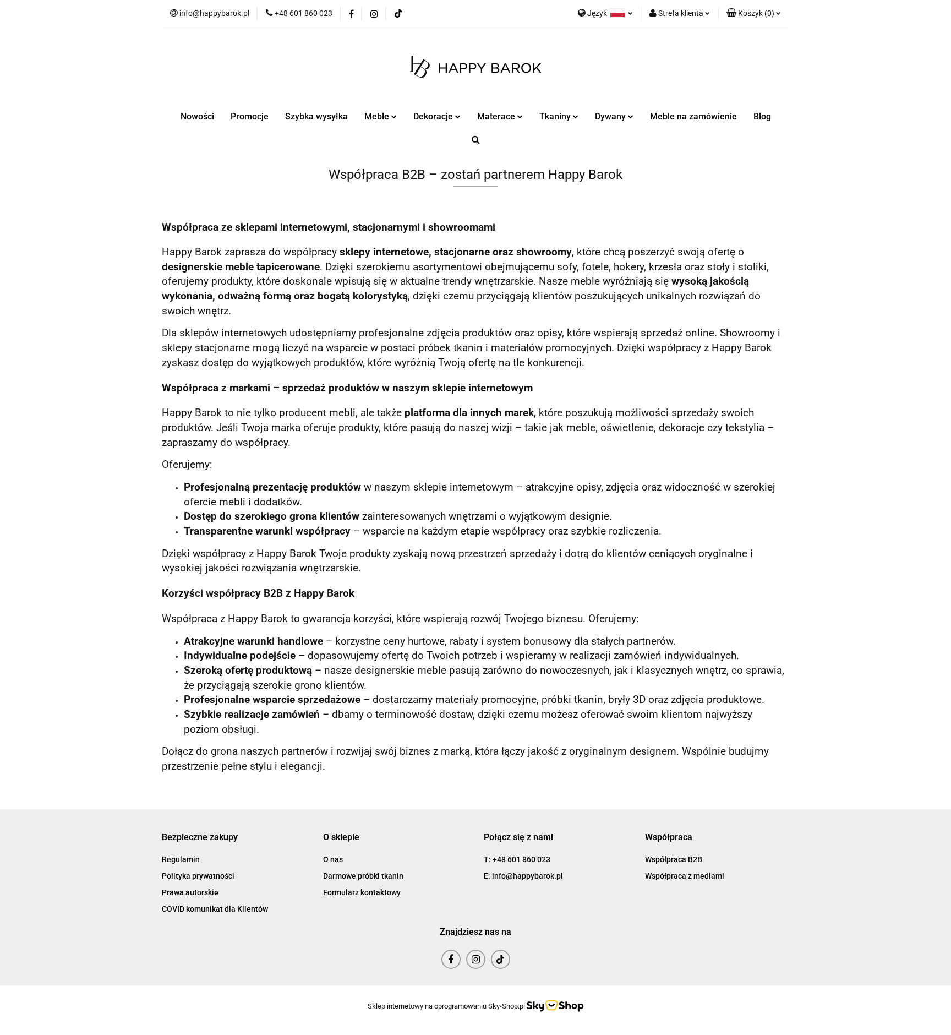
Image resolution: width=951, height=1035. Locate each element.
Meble (377, 116)
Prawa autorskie (190, 892)
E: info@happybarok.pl (523, 875)
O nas (333, 859)
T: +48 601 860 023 (517, 859)
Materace (497, 116)
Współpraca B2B (673, 859)
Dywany (611, 116)
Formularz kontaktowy (362, 892)
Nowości (197, 116)
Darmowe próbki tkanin (363, 875)
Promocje (250, 116)
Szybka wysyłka (316, 116)
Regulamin (181, 859)
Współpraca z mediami (684, 875)
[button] (753, 14)
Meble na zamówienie (693, 116)
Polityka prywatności (198, 875)
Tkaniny (556, 116)
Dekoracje (434, 116)
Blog (762, 116)
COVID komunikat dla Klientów (215, 909)
